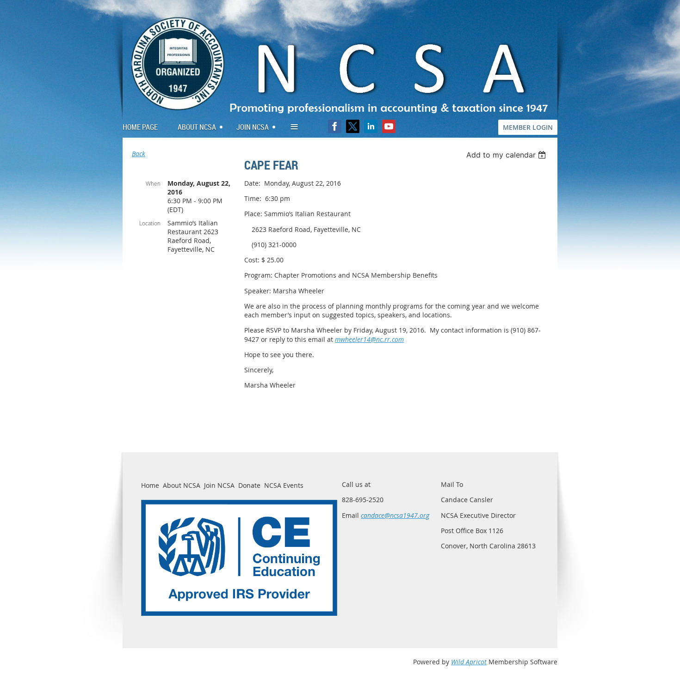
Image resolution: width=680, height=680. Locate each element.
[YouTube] (389, 126)
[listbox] (507, 154)
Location (150, 223)
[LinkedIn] (370, 126)
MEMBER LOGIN (528, 127)
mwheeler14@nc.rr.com (369, 339)
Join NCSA (219, 485)
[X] (352, 126)
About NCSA (181, 485)
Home (150, 485)
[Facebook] (334, 126)
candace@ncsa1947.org (395, 515)
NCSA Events (283, 485)
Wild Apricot (469, 661)
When (153, 183)
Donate (249, 485)
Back (138, 153)
